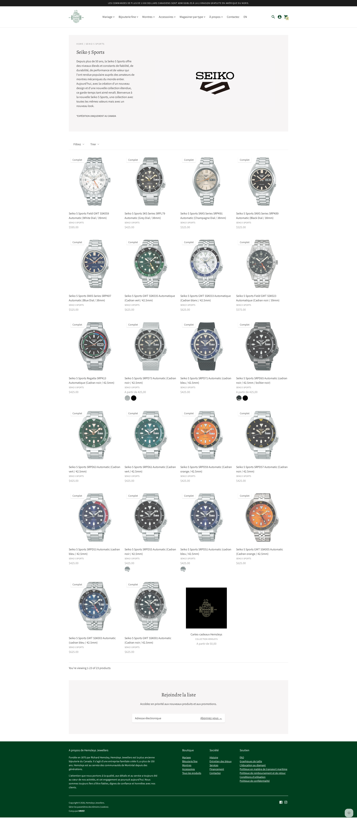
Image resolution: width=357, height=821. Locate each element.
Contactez (233, 17)
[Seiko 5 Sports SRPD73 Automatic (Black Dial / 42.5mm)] (151, 346)
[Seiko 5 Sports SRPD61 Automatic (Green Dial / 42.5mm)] (151, 435)
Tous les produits (191, 773)
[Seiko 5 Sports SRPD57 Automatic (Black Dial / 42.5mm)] (262, 435)
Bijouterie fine (189, 761)
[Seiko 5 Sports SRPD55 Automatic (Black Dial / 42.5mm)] (151, 517)
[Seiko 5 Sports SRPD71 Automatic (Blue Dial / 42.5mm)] (206, 346)
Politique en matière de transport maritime (263, 769)
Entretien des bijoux (220, 761)
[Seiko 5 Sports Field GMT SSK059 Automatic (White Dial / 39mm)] (95, 181)
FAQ (242, 757)
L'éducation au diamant (253, 765)
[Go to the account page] (279, 17)
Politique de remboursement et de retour (263, 773)
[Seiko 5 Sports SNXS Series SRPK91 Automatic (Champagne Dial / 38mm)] (206, 181)
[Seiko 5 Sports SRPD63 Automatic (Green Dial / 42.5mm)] (95, 435)
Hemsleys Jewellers (95, 802)
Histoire (214, 757)
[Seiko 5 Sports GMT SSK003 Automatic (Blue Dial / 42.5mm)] (95, 606)
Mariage (186, 757)
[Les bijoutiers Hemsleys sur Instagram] (285, 802)
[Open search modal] (273, 17)
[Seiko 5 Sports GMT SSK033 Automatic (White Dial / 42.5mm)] (206, 264)
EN (245, 17)
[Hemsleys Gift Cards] (206, 608)
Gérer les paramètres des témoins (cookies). (89, 807)
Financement (217, 769)
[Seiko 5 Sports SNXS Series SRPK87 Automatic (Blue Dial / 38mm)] (95, 264)
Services (214, 765)
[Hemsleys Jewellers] (76, 17)
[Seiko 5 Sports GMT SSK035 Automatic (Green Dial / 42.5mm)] (151, 264)
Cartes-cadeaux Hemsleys (206, 634)
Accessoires (188, 769)
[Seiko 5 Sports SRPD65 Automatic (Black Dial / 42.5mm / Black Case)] (262, 346)
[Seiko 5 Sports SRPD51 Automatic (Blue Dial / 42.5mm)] (206, 517)
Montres (186, 765)
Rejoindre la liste (178, 695)
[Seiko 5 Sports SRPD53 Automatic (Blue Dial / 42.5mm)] (95, 517)
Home (79, 43)
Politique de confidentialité (255, 780)
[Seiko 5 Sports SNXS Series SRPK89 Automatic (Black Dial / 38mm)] (262, 181)
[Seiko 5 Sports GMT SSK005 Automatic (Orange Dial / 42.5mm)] (262, 517)
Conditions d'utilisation (253, 777)
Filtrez (77, 144)
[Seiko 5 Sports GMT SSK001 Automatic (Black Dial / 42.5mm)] (151, 606)
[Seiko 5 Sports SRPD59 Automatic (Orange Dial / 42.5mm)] (206, 435)
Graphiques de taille (251, 761)
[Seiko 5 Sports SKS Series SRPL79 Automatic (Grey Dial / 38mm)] (151, 181)
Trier (93, 144)
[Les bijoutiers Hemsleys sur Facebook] (280, 802)
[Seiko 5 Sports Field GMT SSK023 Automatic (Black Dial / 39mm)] (262, 264)
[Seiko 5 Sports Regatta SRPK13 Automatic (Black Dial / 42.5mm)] (95, 346)
